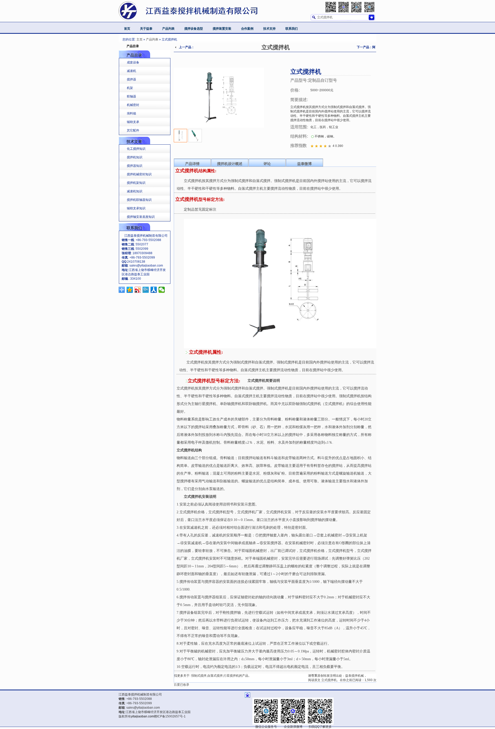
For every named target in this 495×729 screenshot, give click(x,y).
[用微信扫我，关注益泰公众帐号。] (369, 7)
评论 (267, 164)
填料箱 (131, 113)
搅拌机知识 (134, 157)
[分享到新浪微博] (138, 290)
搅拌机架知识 (136, 183)
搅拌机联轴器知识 (139, 200)
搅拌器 (131, 79)
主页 (139, 39)
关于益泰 (146, 28)
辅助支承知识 (136, 208)
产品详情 (192, 164)
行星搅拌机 (231, 675)
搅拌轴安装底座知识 (141, 217)
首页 (127, 28)
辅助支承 (133, 122)
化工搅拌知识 (136, 149)
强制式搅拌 (199, 675)
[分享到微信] (162, 290)
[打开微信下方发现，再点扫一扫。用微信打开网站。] (330, 7)
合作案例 (247, 28)
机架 (130, 88)
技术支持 (269, 28)
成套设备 (133, 62)
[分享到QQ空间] (130, 290)
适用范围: (299, 127)
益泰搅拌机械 (354, 675)
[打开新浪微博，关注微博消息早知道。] (343, 7)
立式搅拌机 (275, 47)
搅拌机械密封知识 (139, 174)
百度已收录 (181, 684)
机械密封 (133, 105)
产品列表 (168, 28)
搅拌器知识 (134, 166)
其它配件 (133, 130)
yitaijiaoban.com (142, 716)
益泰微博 (304, 164)
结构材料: (299, 136)
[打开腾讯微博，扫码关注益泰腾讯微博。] (356, 7)
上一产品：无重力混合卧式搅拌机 (184, 48)
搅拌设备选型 (193, 28)
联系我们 (291, 28)
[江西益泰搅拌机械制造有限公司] (202, 13)
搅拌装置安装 (222, 28)
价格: (295, 90)
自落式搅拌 (215, 675)
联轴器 (131, 96)
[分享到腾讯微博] (146, 290)
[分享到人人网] (154, 290)
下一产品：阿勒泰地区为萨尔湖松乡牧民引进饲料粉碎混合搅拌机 (363, 48)
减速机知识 (134, 191)
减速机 (131, 71)
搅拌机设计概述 (229, 164)
